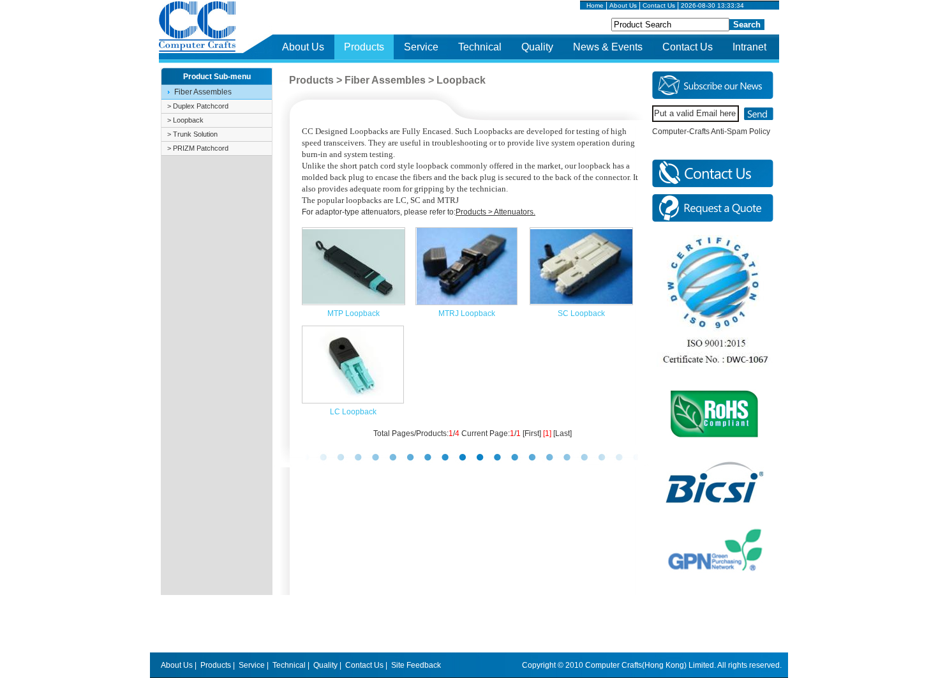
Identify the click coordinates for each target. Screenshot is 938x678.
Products (364, 46)
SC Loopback (581, 313)
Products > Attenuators (494, 211)
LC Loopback (353, 411)
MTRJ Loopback (466, 313)
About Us (623, 5)
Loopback (461, 80)
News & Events (608, 46)
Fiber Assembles (203, 91)
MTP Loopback (353, 313)
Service (421, 46)
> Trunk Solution (192, 134)
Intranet (749, 46)
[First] (532, 433)
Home (595, 5)
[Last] (562, 433)
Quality (537, 46)
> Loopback (185, 120)
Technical (480, 46)
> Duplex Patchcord (197, 106)
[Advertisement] (469, 623)
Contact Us (659, 5)
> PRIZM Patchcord (197, 148)
